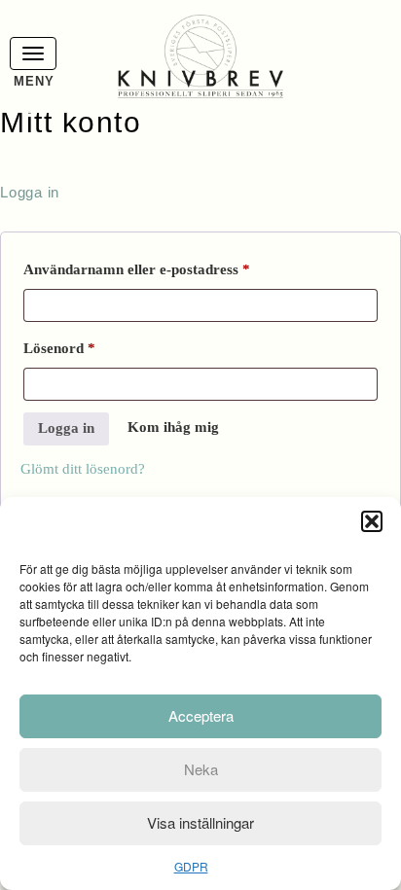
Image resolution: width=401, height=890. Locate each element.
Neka (201, 769)
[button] (372, 521)
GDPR (191, 866)
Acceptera (201, 715)
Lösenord (101, 347)
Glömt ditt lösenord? (82, 469)
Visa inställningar (200, 822)
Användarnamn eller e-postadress (178, 269)
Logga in (66, 428)
